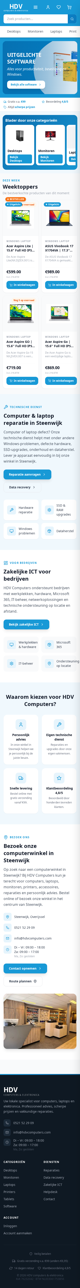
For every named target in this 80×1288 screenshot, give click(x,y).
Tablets (9, 1199)
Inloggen (10, 1226)
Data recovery (19, 487)
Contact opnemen (22, 968)
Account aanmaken (18, 1233)
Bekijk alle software (24, 84)
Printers (9, 1192)
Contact (49, 1199)
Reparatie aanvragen (25, 474)
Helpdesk (50, 1192)
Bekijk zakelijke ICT (24, 624)
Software (10, 1206)
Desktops (14, 31)
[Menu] (36, 7)
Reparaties (52, 1170)
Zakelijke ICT (53, 1184)
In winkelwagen (24, 285)
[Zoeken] (72, 18)
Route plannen (20, 981)
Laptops (56, 31)
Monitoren (35, 31)
